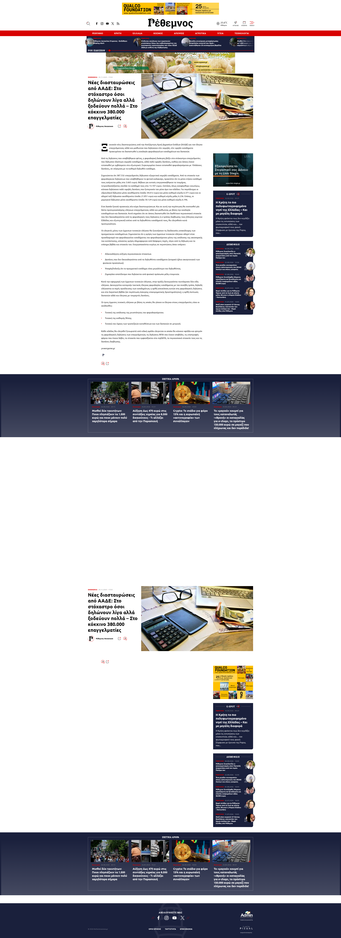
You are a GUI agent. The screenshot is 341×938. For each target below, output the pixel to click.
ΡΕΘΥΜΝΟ (97, 33)
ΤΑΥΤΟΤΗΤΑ (170, 929)
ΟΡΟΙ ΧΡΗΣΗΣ (155, 929)
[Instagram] (102, 23)
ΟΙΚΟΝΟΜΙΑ (92, 77)
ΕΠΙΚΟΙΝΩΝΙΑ (186, 929)
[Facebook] (96, 23)
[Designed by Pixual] (246, 928)
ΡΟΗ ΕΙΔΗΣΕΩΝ (96, 50)
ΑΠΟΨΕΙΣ (179, 33)
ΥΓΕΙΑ (220, 33)
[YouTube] (107, 23)
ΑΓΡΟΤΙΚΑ (200, 33)
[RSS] (118, 23)
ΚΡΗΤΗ (117, 33)
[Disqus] (170, 478)
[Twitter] (112, 23)
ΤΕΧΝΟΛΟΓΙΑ (242, 33)
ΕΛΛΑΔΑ (137, 33)
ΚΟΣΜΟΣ (158, 33)
